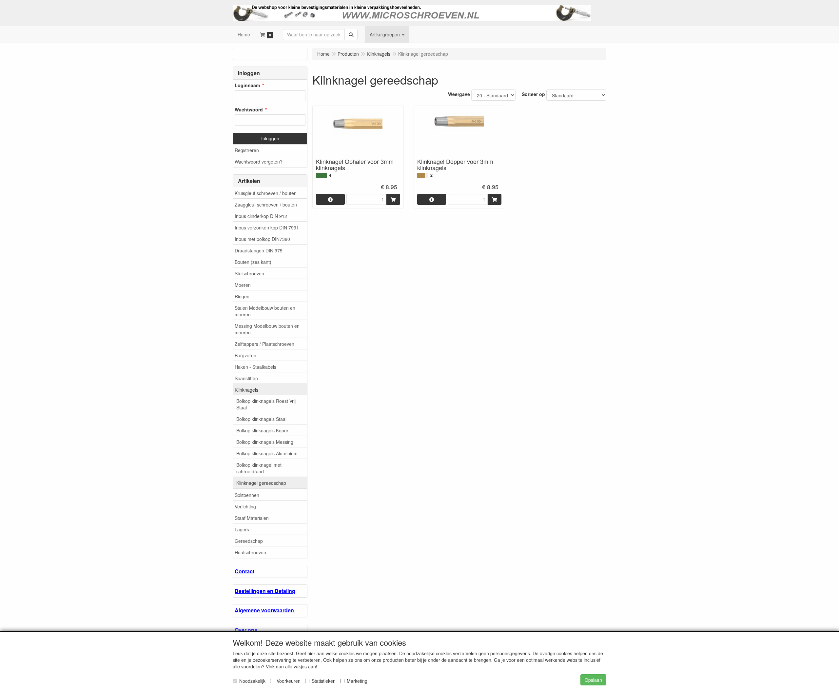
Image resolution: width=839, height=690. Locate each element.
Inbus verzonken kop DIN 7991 (267, 227)
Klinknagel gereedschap (261, 483)
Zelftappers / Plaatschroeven (264, 344)
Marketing (357, 681)
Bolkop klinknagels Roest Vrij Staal (266, 404)
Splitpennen (247, 495)
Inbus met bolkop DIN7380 (262, 239)
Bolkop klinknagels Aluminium (267, 453)
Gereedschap (249, 541)
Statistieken (324, 681)
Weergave (459, 94)
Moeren (243, 285)
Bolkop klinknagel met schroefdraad (259, 468)
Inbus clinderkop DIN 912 (261, 216)
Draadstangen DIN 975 (259, 250)
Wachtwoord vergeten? (259, 161)
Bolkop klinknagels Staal (261, 419)
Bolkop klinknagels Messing (264, 442)
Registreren (247, 150)
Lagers (242, 529)
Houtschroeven (250, 552)
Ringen (242, 296)
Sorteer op (533, 94)
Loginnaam (247, 85)
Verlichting (245, 506)
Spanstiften (246, 378)
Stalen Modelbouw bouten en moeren (265, 311)
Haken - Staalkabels (255, 367)
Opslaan (593, 680)
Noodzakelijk (252, 681)
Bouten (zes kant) (253, 262)
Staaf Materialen (252, 518)
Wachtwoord (249, 109)
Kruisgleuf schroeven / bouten (266, 193)
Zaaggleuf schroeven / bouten (266, 204)
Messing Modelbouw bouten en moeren (267, 329)
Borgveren (245, 355)
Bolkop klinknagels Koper (262, 430)
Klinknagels (246, 389)
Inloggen (270, 138)
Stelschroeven (249, 273)
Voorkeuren (289, 681)
